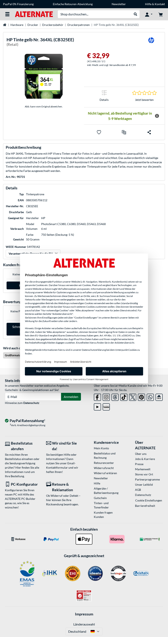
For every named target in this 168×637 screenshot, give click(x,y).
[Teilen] (149, 132)
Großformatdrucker (16, 355)
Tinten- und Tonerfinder (101, 505)
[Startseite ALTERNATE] (34, 13)
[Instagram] (106, 396)
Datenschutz (31, 403)
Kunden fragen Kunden (103, 515)
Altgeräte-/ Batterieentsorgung (106, 490)
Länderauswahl (84, 624)
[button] (124, 132)
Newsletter (119, 4)
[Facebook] (97, 396)
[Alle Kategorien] (7, 14)
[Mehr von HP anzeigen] (151, 42)
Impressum (84, 614)
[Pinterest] (141, 396)
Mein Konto (101, 448)
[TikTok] (123, 396)
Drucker (32, 24)
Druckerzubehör (52, 24)
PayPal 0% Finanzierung (18, 4)
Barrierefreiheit (145, 505)
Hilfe (148, 4)
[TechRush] (159, 396)
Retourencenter (104, 463)
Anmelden (71, 397)
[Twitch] (106, 406)
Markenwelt (142, 469)
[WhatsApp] (150, 396)
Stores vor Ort (144, 474)
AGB (138, 489)
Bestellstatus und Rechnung (105, 455)
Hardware (16, 24)
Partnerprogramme (147, 479)
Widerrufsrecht (104, 468)
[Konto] (148, 14)
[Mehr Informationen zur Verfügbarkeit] (157, 116)
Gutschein (100, 498)
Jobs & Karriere (145, 459)
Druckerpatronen (78, 24)
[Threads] (115, 396)
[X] (132, 396)
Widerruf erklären (105, 473)
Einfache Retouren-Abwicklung (73, 4)
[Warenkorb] (160, 14)
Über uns (140, 453)
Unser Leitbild (144, 484)
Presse (139, 464)
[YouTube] (97, 406)
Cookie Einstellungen (148, 500)
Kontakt (160, 4)
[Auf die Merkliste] (99, 132)
